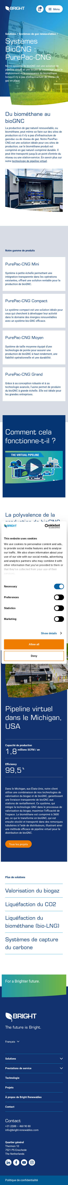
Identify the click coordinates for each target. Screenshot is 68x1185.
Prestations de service (18, 1068)
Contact (9, 1106)
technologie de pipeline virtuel (29, 161)
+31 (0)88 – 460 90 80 (18, 1126)
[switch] (59, 597)
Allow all (34, 644)
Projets (9, 1087)
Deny (34, 655)
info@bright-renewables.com (22, 1130)
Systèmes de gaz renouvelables (37, 34)
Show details (49, 633)
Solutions (10, 34)
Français (10, 1041)
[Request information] (40, 9)
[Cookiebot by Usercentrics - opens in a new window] (49, 526)
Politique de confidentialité (21, 1180)
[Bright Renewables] (15, 9)
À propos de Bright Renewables (23, 1097)
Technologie (12, 1077)
